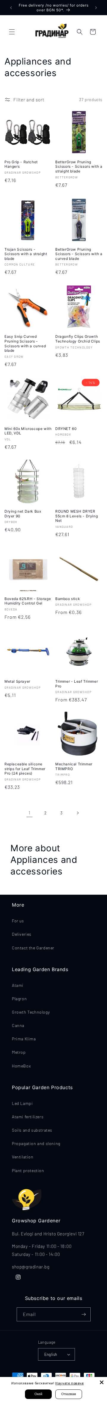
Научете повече (69, 1383)
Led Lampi (22, 1103)
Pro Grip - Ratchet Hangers (21, 164)
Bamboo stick (67, 598)
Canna (18, 1025)
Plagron (19, 998)
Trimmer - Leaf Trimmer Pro (76, 683)
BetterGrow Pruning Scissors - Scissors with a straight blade (79, 166)
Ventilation (23, 1156)
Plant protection (28, 1170)
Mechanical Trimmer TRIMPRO (73, 766)
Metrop (19, 1052)
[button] (11, 31)
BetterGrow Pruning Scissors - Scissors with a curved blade (79, 254)
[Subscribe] (83, 1314)
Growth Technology (31, 1012)
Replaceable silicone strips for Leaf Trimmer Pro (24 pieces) (24, 768)
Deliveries (22, 934)
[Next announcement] (96, 7)
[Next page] (77, 812)
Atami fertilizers (27, 1116)
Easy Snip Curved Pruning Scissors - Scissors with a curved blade (25, 343)
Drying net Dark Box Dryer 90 (22, 513)
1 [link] (29, 812)
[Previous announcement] (11, 7)
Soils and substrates (32, 1130)
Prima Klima (24, 1038)
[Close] (102, 1382)
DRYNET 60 (66, 428)
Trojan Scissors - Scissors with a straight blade (25, 254)
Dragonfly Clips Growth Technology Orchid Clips (77, 338)
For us (18, 920)
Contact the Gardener (33, 947)
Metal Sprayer (17, 681)
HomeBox (21, 1065)
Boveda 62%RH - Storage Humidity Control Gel (27, 601)
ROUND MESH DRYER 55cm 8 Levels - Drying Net (76, 516)
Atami (17, 985)
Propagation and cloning (36, 1143)
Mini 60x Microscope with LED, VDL (27, 431)
